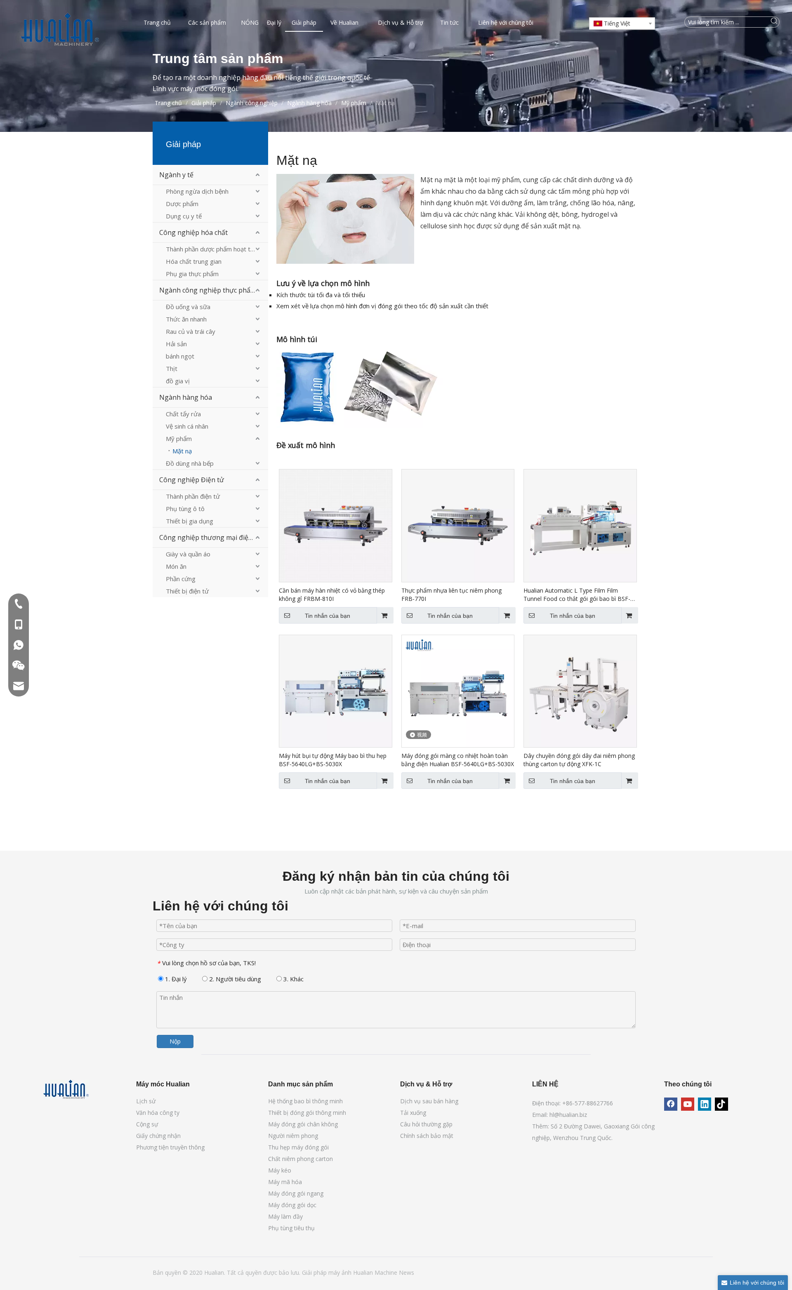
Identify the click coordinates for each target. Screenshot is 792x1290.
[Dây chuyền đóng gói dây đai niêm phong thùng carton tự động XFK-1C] (580, 690)
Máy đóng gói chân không (303, 1124)
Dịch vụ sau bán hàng (429, 1101)
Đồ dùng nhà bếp (190, 463)
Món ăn (176, 566)
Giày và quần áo (188, 554)
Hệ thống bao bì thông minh (305, 1101)
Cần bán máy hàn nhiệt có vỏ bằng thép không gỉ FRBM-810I (332, 594)
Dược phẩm (182, 203)
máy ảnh (340, 1272)
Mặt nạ (182, 451)
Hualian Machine (376, 1272)
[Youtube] (687, 1104)
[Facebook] (670, 1104)
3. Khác (293, 979)
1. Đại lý (175, 979)
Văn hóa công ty (157, 1112)
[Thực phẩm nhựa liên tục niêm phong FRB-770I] (458, 525)
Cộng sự (147, 1124)
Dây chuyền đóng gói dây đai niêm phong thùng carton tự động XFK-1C (579, 760)
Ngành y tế (176, 174)
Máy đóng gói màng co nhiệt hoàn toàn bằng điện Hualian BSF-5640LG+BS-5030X (457, 760)
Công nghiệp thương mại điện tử (210, 537)
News (406, 1272)
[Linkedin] (704, 1104)
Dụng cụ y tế (184, 216)
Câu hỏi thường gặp (426, 1124)
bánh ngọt (180, 356)
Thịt (171, 368)
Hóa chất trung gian (194, 261)
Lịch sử (146, 1101)
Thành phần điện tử (193, 496)
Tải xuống (413, 1112)
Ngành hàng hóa (185, 397)
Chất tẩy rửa (183, 414)
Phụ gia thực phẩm (192, 274)
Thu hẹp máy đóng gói (298, 1147)
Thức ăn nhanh (186, 319)
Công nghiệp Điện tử (191, 479)
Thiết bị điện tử (187, 591)
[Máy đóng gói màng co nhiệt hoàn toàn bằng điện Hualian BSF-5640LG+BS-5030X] (458, 690)
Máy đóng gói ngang (295, 1193)
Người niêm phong (293, 1136)
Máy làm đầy (285, 1216)
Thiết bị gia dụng (189, 521)
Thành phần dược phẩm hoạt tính (212, 249)
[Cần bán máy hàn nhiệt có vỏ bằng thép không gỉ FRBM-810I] (335, 525)
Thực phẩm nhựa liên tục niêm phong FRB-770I (451, 594)
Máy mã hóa (285, 1182)
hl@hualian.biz (568, 1115)
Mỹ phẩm (179, 438)
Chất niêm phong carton (300, 1159)
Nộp (175, 1041)
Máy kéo (279, 1170)
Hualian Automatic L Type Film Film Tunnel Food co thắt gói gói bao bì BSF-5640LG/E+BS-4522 (576, 594)
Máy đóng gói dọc (292, 1205)
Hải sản (176, 344)
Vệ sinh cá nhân (187, 426)
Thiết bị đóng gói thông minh (307, 1112)
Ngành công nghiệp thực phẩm (207, 290)
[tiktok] (721, 1104)
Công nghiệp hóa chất (193, 232)
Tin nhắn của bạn (327, 615)
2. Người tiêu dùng (234, 979)
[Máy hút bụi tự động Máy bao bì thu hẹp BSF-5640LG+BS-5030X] (335, 690)
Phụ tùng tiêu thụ (291, 1228)
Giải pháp (315, 1272)
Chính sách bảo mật (426, 1136)
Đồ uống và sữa (188, 307)
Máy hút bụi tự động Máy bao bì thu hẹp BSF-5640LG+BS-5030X (333, 760)
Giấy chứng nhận (158, 1136)
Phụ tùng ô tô (185, 508)
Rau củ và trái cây (190, 331)
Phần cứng (181, 579)
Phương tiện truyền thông (170, 1147)
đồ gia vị (178, 381)
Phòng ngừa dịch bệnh (197, 191)
